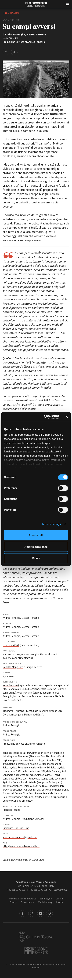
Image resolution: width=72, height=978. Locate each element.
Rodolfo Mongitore (13, 667)
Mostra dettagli (51, 524)
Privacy (13, 902)
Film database (12, 13)
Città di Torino (36, 936)
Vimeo (49, 913)
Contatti (59, 898)
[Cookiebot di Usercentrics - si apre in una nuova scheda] (44, 417)
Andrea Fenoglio (36, 743)
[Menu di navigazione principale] (67, 5)
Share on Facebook (6, 51)
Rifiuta (36, 558)
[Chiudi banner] (67, 417)
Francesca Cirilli (11, 645)
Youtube (40, 913)
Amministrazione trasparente (22, 898)
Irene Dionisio (10, 685)
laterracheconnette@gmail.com (20, 837)
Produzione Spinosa (13, 743)
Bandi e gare (46, 898)
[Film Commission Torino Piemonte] (36, 4)
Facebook (22, 913)
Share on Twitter (14, 51)
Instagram (31, 913)
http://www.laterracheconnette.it (21, 846)
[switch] (63, 488)
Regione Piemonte (36, 950)
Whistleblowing (45, 902)
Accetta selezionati (36, 546)
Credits (59, 902)
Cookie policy (27, 902)
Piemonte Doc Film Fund (43, 756)
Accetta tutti (36, 535)
